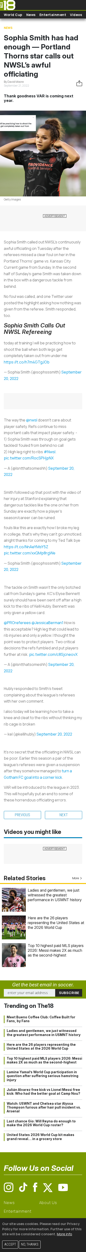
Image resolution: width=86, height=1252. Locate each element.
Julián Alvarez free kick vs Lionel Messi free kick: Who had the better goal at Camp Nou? (43, 1091)
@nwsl (31, 420)
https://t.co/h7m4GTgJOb (26, 362)
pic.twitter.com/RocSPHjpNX (29, 458)
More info (64, 1234)
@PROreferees (17, 622)
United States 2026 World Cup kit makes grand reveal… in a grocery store (40, 1137)
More (75, 878)
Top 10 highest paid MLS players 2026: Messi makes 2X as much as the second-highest (56, 950)
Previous (22, 815)
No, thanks (29, 1244)
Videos (76, 14)
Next (63, 815)
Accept (10, 1244)
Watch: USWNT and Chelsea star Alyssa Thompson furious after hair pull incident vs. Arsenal (44, 1107)
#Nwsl (49, 451)
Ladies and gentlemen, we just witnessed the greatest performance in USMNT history (55, 895)
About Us (48, 1202)
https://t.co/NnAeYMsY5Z (26, 546)
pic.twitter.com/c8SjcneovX (53, 654)
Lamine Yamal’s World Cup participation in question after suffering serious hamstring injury (42, 1076)
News (31, 14)
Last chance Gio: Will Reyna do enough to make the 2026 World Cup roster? (41, 1123)
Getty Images (12, 199)
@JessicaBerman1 (47, 622)
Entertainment (52, 14)
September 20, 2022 (54, 734)
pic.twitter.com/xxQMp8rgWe (29, 553)
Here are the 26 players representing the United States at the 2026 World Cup (56, 922)
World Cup (13, 14)
